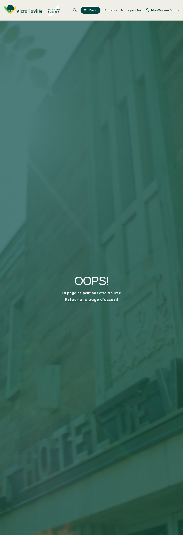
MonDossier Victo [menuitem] (165, 10)
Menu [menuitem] (93, 10)
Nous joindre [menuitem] (131, 10)
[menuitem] (32, 10)
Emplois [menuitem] (110, 10)
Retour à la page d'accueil (91, 299)
